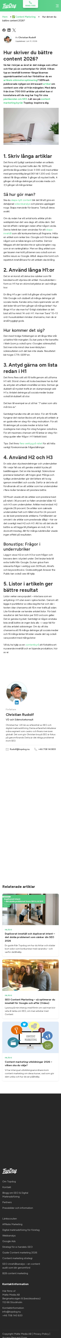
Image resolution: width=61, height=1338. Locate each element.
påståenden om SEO (15, 98)
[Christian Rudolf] (8, 38)
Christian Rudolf (27, 37)
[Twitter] (14, 30)
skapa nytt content (21, 200)
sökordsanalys (22, 203)
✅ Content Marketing (24, 16)
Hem (5, 16)
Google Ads (9, 1241)
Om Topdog (9, 1181)
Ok (30, 1332)
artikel (47, 83)
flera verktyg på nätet (31, 443)
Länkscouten (9, 1218)
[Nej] (57, 1325)
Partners (7, 1202)
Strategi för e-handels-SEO (17, 1246)
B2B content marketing (15, 1273)
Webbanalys (9, 1235)
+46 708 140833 (47, 749)
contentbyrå (32, 644)
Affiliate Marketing (12, 1224)
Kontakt (6, 1187)
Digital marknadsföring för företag (21, 1229)
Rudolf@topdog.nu (19, 749)
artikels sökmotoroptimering (20, 80)
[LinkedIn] (9, 30)
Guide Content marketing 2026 (19, 1252)
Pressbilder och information (17, 1207)
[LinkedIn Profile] (17, 702)
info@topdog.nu (11, 1311)
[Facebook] (4, 30)
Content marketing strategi (17, 1258)
